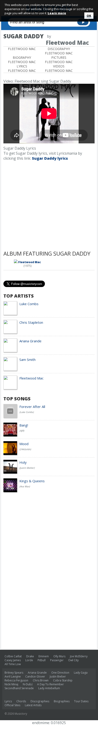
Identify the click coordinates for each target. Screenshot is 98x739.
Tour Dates (81, 701)
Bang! (23, 425)
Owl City (73, 660)
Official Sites (12, 705)
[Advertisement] (49, 207)
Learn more (57, 13)
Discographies (40, 701)
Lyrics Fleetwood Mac (22, 68)
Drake (30, 656)
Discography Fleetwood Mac (59, 51)
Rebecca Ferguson (16, 680)
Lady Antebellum (49, 688)
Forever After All (32, 406)
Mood (23, 443)
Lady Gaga (81, 673)
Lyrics (8, 701)
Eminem (44, 656)
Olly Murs (59, 656)
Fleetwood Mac (22, 49)
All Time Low (13, 664)
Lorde (29, 660)
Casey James (13, 660)
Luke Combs (29, 303)
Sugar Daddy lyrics (50, 158)
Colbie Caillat (13, 656)
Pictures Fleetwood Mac (59, 59)
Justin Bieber (58, 676)
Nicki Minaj (11, 684)
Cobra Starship (62, 680)
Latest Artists (33, 705)
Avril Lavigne (13, 676)
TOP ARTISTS (18, 296)
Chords (21, 701)
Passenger (57, 660)
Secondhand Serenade (19, 688)
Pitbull (42, 660)
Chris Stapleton (31, 322)
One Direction (60, 673)
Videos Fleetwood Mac (59, 68)
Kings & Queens (32, 481)
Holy (23, 462)
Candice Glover (35, 676)
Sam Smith (27, 359)
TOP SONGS (17, 399)
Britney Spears (14, 673)
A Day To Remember (50, 684)
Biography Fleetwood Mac (22, 59)
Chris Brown (41, 680)
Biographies (62, 701)
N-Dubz (28, 684)
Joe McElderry (79, 656)
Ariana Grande (30, 341)
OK (89, 16)
